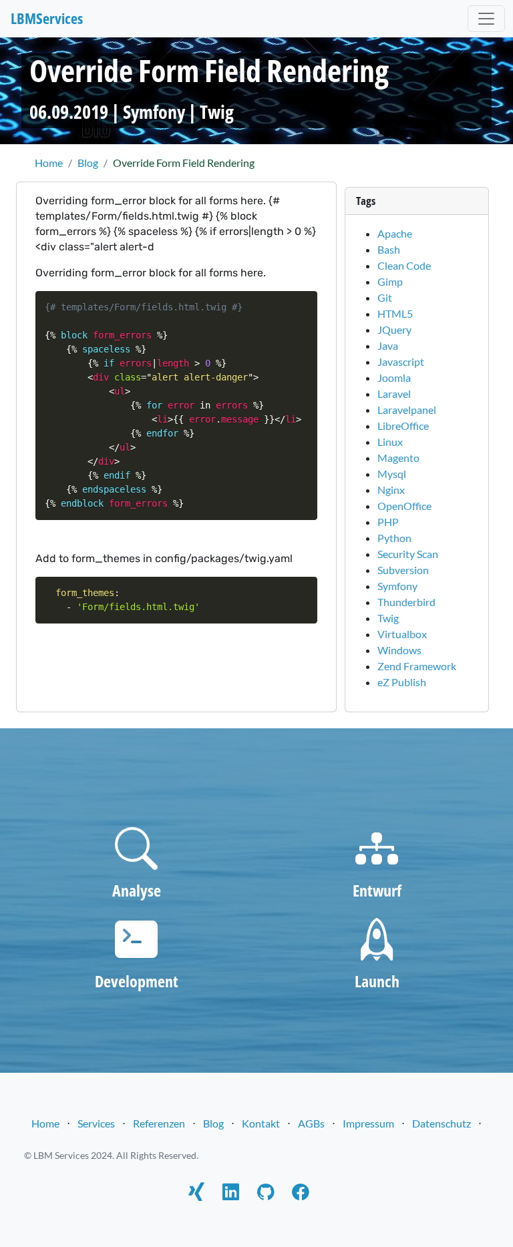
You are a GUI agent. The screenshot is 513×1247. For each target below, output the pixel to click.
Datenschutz (441, 1123)
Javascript (400, 361)
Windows (399, 650)
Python (394, 537)
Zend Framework (416, 666)
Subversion (403, 569)
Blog (213, 1123)
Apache (394, 233)
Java (387, 345)
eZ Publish (401, 682)
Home (45, 1123)
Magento (398, 457)
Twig (217, 111)
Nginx (391, 489)
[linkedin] (230, 1194)
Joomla (394, 377)
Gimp (390, 281)
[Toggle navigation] (486, 18)
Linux (390, 441)
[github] (265, 1194)
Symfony (154, 111)
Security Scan (407, 553)
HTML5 (395, 313)
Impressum (368, 1123)
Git (384, 297)
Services (96, 1123)
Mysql (391, 473)
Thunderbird (406, 601)
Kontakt (261, 1123)
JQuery (394, 329)
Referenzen (159, 1123)
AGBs (311, 1123)
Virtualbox (402, 634)
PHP (388, 521)
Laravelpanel (406, 409)
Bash (388, 249)
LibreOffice (403, 425)
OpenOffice (404, 505)
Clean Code (404, 265)
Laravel (394, 393)
